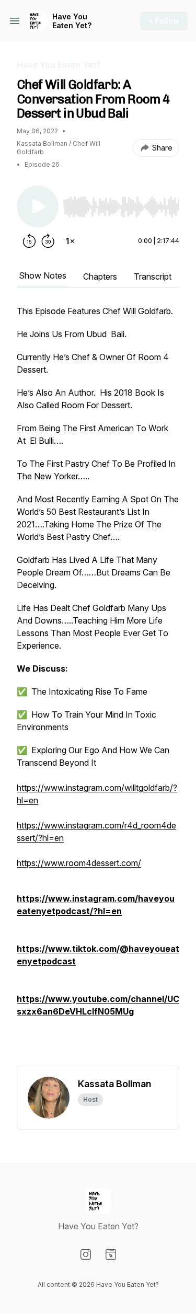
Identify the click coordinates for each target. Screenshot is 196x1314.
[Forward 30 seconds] (48, 241)
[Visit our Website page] (111, 1254)
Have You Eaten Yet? (71, 21)
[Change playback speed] (70, 241)
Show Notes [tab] (42, 275)
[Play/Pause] (38, 206)
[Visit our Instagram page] (85, 1254)
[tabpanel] (98, 685)
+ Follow (163, 20)
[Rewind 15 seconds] (29, 241)
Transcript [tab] (152, 276)
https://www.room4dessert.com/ (79, 863)
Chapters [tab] (100, 276)
